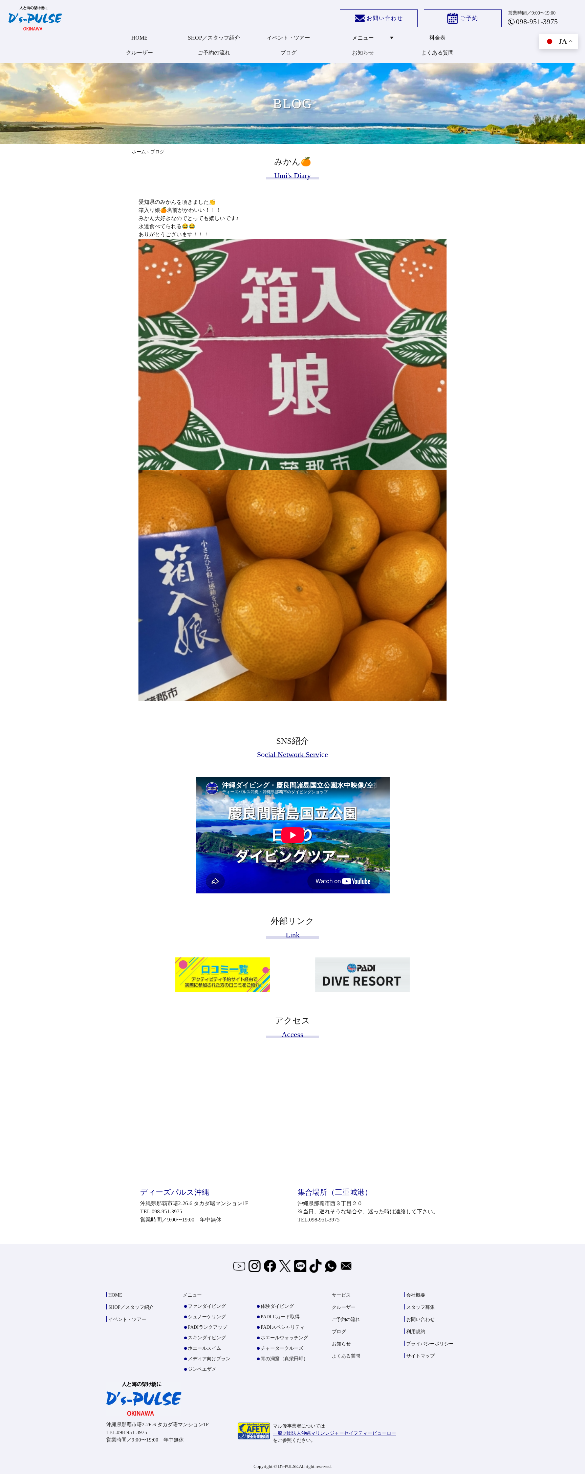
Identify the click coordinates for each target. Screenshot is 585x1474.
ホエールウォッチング (284, 1337)
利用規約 (415, 1331)
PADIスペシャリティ (283, 1327)
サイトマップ (420, 1356)
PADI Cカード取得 (280, 1316)
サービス (341, 1295)
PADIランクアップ (207, 1327)
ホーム (139, 151)
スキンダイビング (207, 1337)
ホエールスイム (204, 1348)
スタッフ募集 (420, 1307)
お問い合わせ (385, 18)
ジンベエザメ (202, 1369)
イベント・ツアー (288, 38)
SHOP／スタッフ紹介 (214, 38)
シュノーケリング (207, 1316)
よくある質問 (437, 53)
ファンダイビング (207, 1306)
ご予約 (469, 18)
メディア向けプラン (209, 1358)
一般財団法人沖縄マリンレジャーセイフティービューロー (334, 1433)
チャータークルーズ (282, 1348)
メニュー (363, 38)
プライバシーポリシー (430, 1343)
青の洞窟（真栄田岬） (284, 1358)
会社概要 (415, 1295)
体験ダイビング (277, 1306)
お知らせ (363, 53)
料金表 (437, 38)
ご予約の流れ (214, 53)
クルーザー (139, 53)
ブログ (288, 53)
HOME (139, 38)
